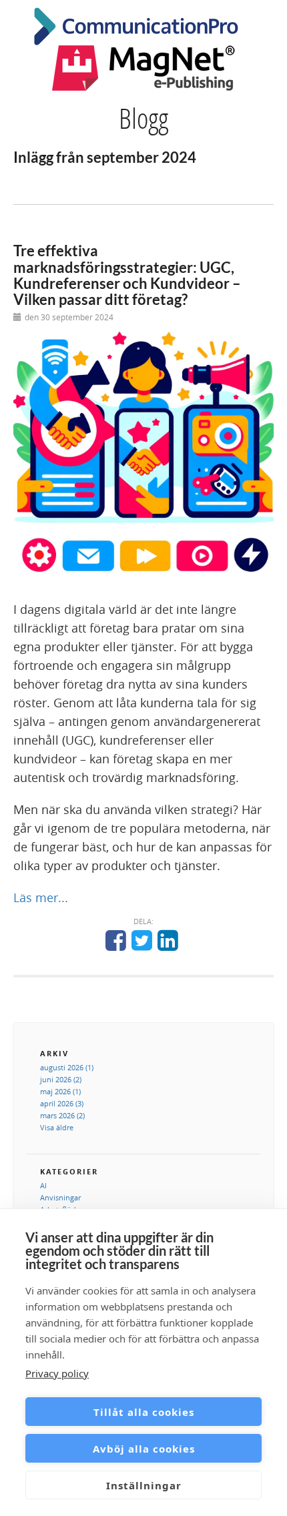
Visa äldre (56, 1127)
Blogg (143, 117)
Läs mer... (40, 897)
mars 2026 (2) (62, 1115)
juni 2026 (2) (60, 1079)
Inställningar (144, 1485)
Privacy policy (57, 1373)
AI (43, 1185)
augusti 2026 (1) (66, 1067)
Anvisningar (60, 1197)
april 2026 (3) (61, 1103)
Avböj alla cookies (144, 1448)
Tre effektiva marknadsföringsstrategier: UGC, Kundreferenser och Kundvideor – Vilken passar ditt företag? (127, 275)
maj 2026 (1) (60, 1091)
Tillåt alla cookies (143, 1412)
